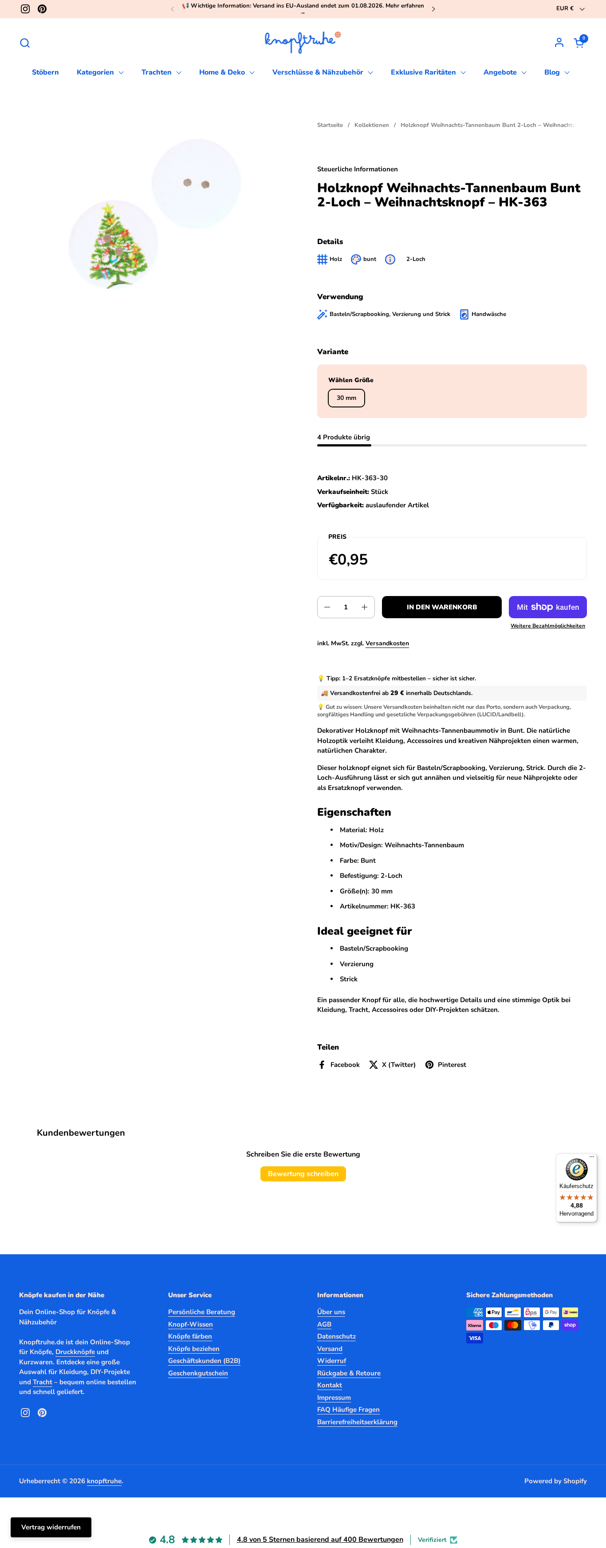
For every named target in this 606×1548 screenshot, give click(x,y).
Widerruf (331, 1360)
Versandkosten (387, 643)
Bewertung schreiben (303, 1174)
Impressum (334, 1397)
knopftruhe (104, 1481)
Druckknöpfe (75, 1351)
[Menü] (591, 1158)
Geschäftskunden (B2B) (204, 1360)
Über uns (331, 1311)
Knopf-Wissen (190, 1324)
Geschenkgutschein (198, 1373)
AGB (324, 1324)
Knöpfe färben (190, 1336)
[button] (24, 42)
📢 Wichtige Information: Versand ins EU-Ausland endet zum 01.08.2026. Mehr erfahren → (303, 9)
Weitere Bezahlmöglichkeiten (548, 625)
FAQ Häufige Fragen (348, 1409)
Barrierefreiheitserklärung (357, 1422)
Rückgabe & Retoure (349, 1373)
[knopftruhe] (303, 43)
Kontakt (329, 1385)
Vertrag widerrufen (51, 1527)
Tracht (42, 1382)
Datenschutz (336, 1336)
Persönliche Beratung (201, 1311)
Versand (329, 1348)
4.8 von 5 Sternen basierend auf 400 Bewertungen (320, 1539)
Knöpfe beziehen (194, 1348)
